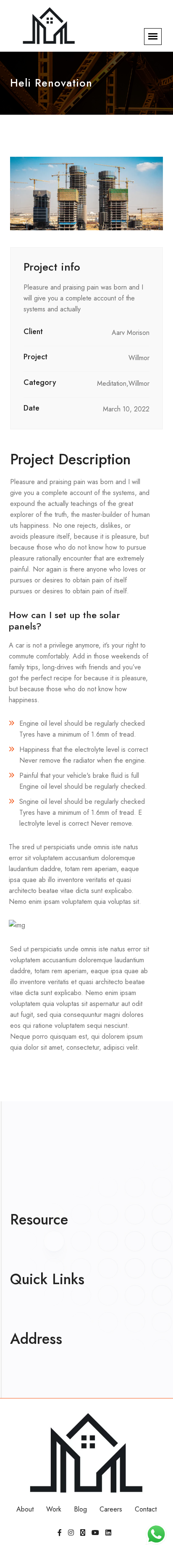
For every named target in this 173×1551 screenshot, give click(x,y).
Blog (80, 1509)
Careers (111, 1509)
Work (53, 1509)
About (25, 1509)
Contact (146, 1509)
